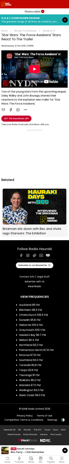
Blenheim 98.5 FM (30, 310)
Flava (55, 429)
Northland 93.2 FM (31, 345)
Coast (47, 429)
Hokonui (44, 434)
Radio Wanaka (30, 434)
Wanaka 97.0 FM (30, 385)
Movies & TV (49, 30)
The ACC (38, 429)
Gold (63, 429)
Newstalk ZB (9, 429)
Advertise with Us (34, 281)
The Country (55, 434)
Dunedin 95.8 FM (29, 320)
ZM (19, 429)
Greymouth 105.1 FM (32, 330)
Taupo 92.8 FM (28, 370)
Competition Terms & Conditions (24, 420)
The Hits (27, 429)
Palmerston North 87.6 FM (36, 350)
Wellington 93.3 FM (31, 390)
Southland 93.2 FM (31, 360)
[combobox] (25, 110)
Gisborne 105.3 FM (31, 325)
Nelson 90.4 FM (29, 340)
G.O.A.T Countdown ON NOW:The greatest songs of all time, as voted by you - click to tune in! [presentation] (34, 19)
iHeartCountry (14, 434)
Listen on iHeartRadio (34, 450)
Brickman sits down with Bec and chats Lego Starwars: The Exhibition (34, 212)
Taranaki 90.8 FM (30, 365)
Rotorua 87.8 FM (29, 355)
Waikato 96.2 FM (29, 380)
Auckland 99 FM (29, 305)
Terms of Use (44, 415)
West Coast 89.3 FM (32, 395)
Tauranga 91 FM (29, 375)
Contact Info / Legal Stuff (34, 276)
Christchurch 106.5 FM (33, 315)
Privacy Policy (25, 415)
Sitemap (52, 420)
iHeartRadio (34, 286)
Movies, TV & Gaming (25, 30)
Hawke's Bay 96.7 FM (32, 335)
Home (4, 30)
